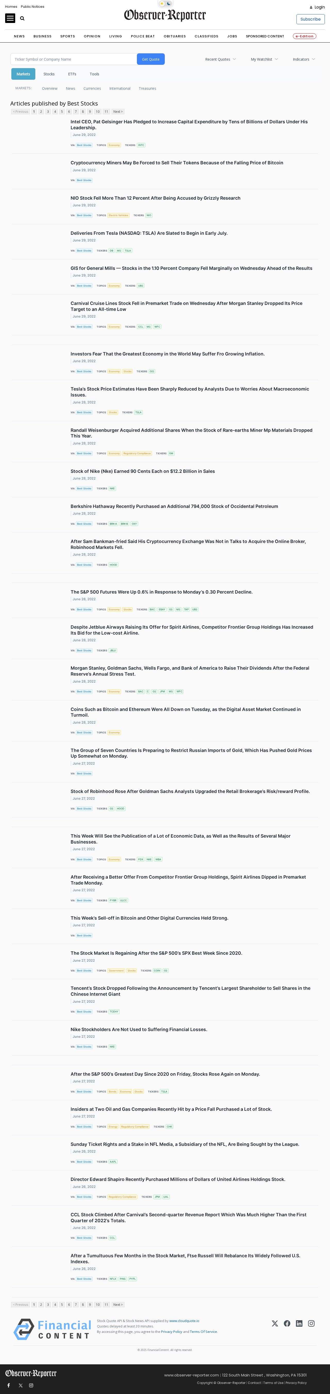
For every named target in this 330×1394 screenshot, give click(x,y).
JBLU (113, 650)
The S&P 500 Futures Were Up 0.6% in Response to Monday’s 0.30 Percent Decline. (162, 592)
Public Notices (32, 6)
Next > (118, 111)
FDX (140, 859)
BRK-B (124, 523)
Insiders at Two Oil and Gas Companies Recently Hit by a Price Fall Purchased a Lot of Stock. (171, 1109)
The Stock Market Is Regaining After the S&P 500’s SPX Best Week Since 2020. (156, 953)
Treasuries (147, 88)
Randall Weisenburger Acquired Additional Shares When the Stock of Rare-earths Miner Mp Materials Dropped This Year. (191, 433)
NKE (112, 488)
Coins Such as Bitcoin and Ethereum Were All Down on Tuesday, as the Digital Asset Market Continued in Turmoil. (186, 712)
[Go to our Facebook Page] (8, 1386)
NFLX (113, 1278)
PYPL (132, 1278)
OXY (134, 523)
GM (171, 453)
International (119, 88)
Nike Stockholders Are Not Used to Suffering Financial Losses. (139, 1029)
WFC (157, 326)
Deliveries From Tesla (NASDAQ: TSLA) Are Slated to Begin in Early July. (149, 233)
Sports (67, 36)
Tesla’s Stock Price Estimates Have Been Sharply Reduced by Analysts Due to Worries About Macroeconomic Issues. (190, 392)
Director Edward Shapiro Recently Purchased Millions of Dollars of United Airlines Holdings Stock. (178, 1179)
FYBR (113, 900)
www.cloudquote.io (184, 1320)
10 (98, 111)
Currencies (92, 88)
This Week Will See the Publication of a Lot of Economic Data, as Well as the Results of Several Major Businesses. (181, 839)
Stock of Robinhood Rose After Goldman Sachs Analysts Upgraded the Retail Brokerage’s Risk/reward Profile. (190, 791)
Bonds (112, 1091)
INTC (141, 145)
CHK (169, 1126)
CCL (140, 326)
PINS (123, 1278)
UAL (165, 1196)
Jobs (232, 36)
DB (111, 250)
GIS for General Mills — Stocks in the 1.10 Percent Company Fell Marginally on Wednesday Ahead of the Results (191, 268)
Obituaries (175, 36)
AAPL (113, 1161)
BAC (152, 609)
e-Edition (305, 36)
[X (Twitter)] (275, 1329)
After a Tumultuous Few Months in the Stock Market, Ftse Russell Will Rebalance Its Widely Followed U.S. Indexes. (185, 1258)
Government (116, 970)
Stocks (49, 73)
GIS (152, 371)
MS (119, 250)
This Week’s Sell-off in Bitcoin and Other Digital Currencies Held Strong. (149, 918)
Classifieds (206, 36)
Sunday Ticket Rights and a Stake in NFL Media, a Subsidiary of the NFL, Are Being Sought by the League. (185, 1144)
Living (115, 36)
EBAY (162, 609)
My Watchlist (261, 59)
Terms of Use (273, 1383)
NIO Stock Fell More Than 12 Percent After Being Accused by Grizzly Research (156, 198)
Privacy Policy (171, 1331)
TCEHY (114, 1011)
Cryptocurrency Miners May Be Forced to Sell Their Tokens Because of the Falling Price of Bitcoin (177, 162)
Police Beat (143, 36)
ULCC (123, 900)
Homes (11, 6)
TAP (186, 609)
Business (43, 36)
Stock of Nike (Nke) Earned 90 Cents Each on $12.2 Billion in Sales (143, 471)
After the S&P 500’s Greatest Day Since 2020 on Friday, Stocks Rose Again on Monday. (165, 1074)
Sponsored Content (265, 36)
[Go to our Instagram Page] (31, 1386)
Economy (114, 145)
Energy (113, 1126)
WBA (158, 859)
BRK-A (113, 523)
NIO (149, 215)
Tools (94, 73)
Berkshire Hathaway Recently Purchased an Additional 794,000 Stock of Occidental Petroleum (174, 506)
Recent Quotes (217, 59)
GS (170, 609)
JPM (162, 691)
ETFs (72, 73)
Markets (23, 73)
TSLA (128, 250)
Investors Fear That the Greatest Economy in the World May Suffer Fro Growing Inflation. (168, 353)
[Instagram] (311, 1329)
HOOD (113, 564)
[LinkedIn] (299, 1329)
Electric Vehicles (118, 215)
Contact (254, 1383)
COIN (157, 970)
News (19, 36)
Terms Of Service (203, 1331)
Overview (49, 88)
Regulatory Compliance (137, 453)
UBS (140, 285)
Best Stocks (84, 145)
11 (106, 111)
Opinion (92, 36)
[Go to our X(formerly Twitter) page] (19, 1386)
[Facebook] (287, 1329)
